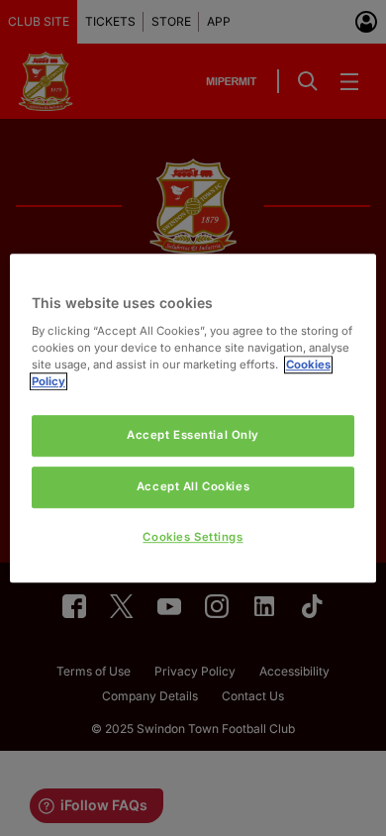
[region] (193, 418)
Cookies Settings (192, 537)
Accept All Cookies (193, 486)
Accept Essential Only (193, 435)
